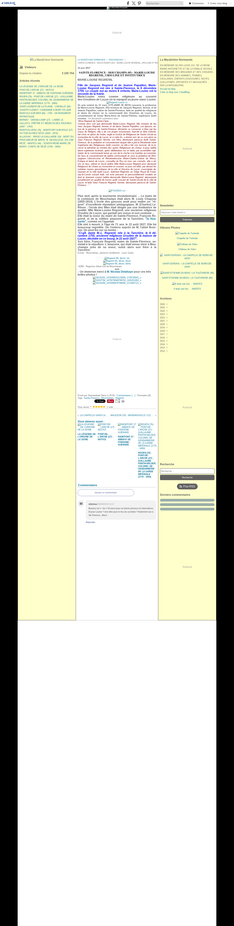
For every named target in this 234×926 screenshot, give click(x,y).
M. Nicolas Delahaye (120, 271)
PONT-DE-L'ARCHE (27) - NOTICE (37, 90)
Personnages (116, 59)
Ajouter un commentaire (106, 492)
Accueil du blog (167, 89)
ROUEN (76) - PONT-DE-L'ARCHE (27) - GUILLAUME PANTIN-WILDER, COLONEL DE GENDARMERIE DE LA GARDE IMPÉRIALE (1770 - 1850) (46, 100)
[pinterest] (139, 3)
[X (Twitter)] (134, 3)
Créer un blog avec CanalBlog (174, 92)
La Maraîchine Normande (91, 59)
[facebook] (128, 3)
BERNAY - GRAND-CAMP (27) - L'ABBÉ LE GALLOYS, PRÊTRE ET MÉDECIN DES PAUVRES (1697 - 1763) (46, 123)
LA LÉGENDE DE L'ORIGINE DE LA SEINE (41, 86)
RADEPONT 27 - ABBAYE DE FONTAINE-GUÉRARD (46, 93)
